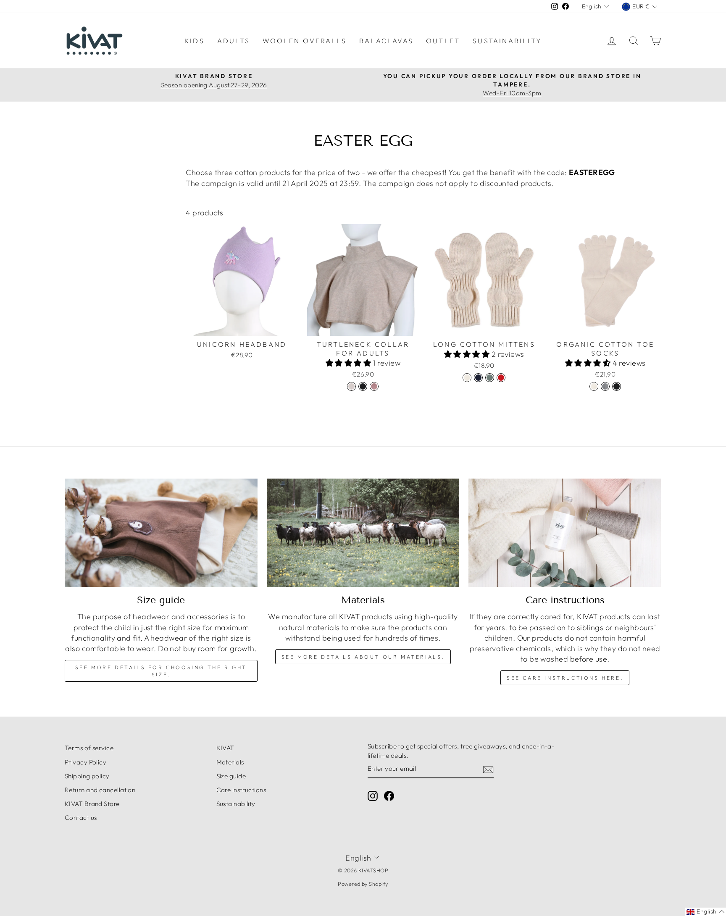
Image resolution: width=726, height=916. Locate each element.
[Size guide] (161, 533)
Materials (230, 762)
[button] (349, 363)
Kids (194, 41)
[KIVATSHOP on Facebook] (389, 796)
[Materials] (363, 533)
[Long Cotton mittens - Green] (490, 378)
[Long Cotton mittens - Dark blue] (478, 378)
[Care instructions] (564, 533)
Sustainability (507, 41)
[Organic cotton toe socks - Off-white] (594, 386)
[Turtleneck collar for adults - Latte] (351, 386)
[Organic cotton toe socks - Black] (617, 386)
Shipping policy (87, 776)
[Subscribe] (488, 769)
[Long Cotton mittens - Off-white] (467, 378)
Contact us (81, 818)
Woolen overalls (305, 41)
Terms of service (89, 748)
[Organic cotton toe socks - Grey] (605, 386)
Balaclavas (386, 41)
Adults (233, 41)
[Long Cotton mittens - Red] (501, 378)
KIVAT (225, 748)
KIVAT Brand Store (92, 804)
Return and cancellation (100, 790)
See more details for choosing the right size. (161, 671)
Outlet (443, 41)
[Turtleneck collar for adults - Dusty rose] (374, 386)
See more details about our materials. (363, 657)
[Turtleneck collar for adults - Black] (363, 386)
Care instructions (241, 790)
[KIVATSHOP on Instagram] (373, 796)
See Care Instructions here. (565, 678)
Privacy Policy (85, 762)
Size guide (231, 776)
